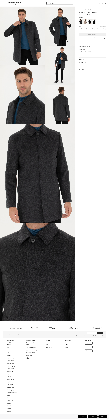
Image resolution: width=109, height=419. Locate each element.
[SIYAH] (94, 21)
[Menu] (4, 3)
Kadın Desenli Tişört (10, 387)
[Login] (99, 3)
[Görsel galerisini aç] (22, 36)
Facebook (66, 342)
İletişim (27, 344)
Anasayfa (80, 9)
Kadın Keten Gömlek (10, 390)
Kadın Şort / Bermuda (10, 397)
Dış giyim (88, 9)
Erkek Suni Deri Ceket (10, 379)
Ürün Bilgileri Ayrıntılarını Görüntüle (85, 51)
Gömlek (8, 347)
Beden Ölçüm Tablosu (30, 353)
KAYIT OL (99, 333)
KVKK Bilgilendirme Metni (96, 336)
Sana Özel (8, 357)
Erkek (83, 9)
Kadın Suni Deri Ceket (10, 410)
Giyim (85, 9)
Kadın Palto (9, 406)
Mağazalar (47, 345)
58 (86, 31)
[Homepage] (14, 3)
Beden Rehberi (103, 26)
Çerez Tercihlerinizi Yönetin (31, 347)
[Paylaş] (105, 38)
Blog (46, 349)
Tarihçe (47, 344)
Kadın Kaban (9, 405)
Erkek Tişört (9, 345)
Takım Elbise (9, 344)
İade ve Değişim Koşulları (30, 352)
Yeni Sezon (9, 350)
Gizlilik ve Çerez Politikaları (31, 342)
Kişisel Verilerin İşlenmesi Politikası (32, 350)
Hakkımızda (48, 342)
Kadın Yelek (9, 408)
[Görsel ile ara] (71, 3)
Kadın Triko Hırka (10, 402)
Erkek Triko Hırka (10, 384)
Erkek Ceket (9, 349)
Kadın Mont (9, 403)
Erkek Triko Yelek (9, 386)
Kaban (91, 9)
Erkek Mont (9, 373)
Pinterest (66, 349)
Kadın (8, 353)
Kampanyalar (9, 355)
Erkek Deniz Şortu (10, 371)
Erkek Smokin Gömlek (10, 365)
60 (92, 31)
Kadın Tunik (9, 389)
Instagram (66, 344)
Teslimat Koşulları (29, 355)
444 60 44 (28, 358)
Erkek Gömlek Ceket (10, 363)
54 (103, 28)
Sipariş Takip (28, 345)
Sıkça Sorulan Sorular (30, 357)
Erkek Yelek (9, 378)
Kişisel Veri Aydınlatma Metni (31, 349)
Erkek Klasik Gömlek (10, 360)
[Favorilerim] (102, 3)
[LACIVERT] (90, 21)
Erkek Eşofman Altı (10, 369)
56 (81, 31)
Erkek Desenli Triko (10, 382)
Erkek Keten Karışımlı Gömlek (12, 361)
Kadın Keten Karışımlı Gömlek (12, 392)
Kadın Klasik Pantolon (10, 394)
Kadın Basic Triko (10, 398)
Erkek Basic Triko (10, 381)
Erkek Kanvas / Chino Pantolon (12, 366)
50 (92, 28)
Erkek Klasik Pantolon (10, 368)
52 (97, 28)
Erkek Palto (9, 376)
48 (86, 28)
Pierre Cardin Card (49, 347)
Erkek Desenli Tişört (10, 358)
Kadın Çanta (9, 342)
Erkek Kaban (9, 374)
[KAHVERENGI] (85, 21)
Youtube (66, 347)
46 (81, 28)
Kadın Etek (8, 395)
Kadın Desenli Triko (10, 400)
